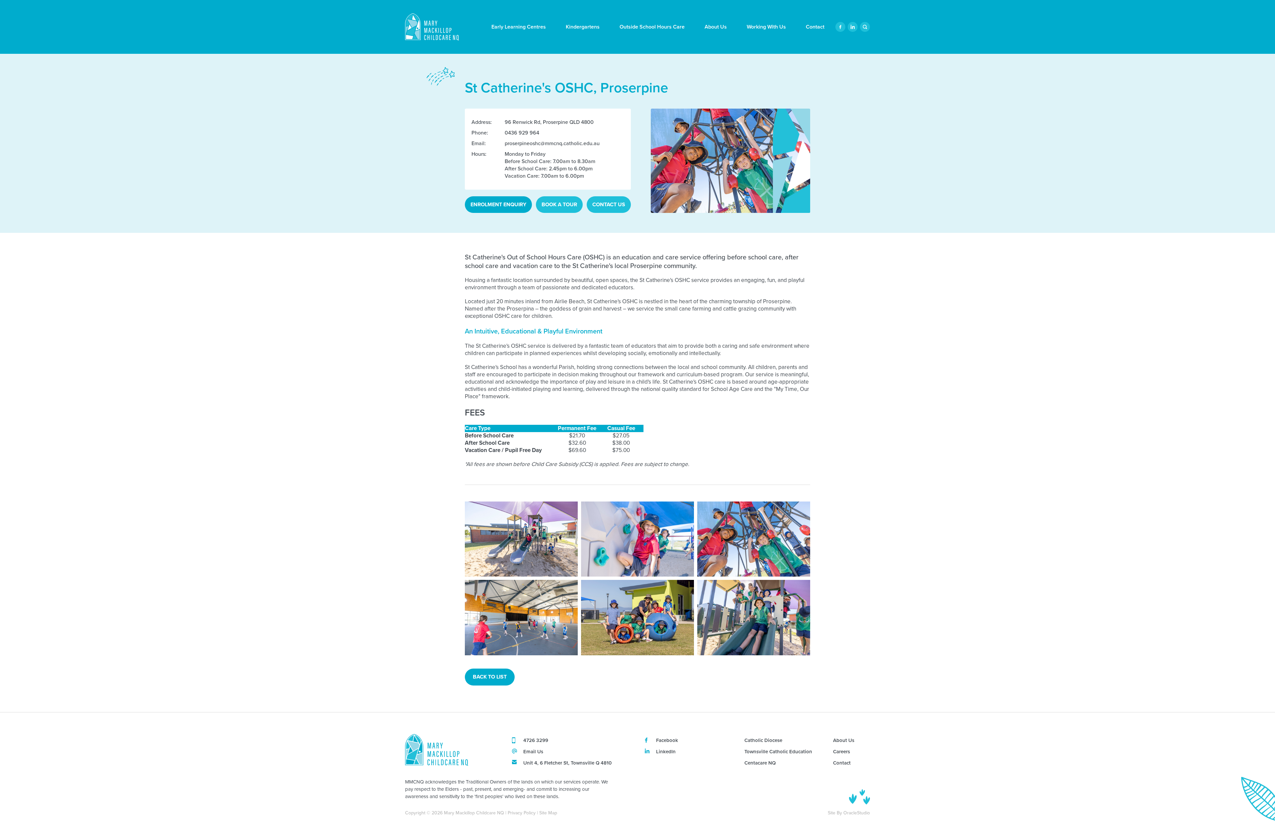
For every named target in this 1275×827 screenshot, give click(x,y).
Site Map (548, 812)
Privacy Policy (522, 812)
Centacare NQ (760, 763)
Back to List (490, 677)
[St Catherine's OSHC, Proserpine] (521, 539)
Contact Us (608, 204)
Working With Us (766, 27)
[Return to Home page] (432, 27)
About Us (716, 27)
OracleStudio (856, 812)
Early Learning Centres (518, 27)
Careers (841, 752)
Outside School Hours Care (652, 27)
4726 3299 (535, 740)
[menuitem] (518, 27)
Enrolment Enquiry (498, 204)
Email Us (533, 752)
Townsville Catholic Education (778, 752)
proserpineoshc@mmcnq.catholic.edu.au (552, 143)
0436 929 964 (522, 133)
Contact (815, 27)
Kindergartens (583, 27)
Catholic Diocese (763, 740)
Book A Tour (559, 204)
